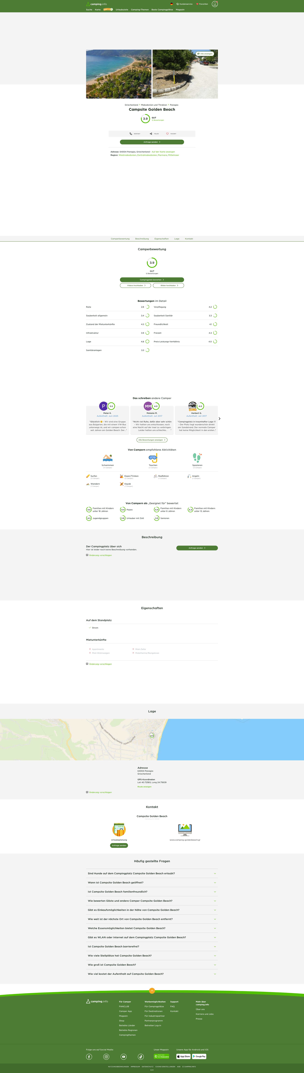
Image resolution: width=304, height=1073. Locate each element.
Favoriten (203, 4)
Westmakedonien (127, 155)
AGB (178, 1067)
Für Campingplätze (154, 1006)
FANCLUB (124, 1006)
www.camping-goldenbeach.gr (185, 840)
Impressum (135, 1067)
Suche (89, 9)
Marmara (162, 155)
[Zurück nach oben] (152, 991)
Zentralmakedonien (147, 155)
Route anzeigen (144, 787)
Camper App (125, 1011)
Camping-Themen (140, 9)
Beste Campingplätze (162, 9)
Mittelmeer (173, 155)
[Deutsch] (172, 4)
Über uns (200, 1009)
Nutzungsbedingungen (118, 1067)
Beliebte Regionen (128, 1030)
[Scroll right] (219, 419)
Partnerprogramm (154, 1020)
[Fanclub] (108, 9)
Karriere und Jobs (205, 1014)
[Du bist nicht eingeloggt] (215, 4)
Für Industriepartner (155, 1016)
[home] (97, 1001)
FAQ (172, 1006)
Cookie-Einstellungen (165, 1067)
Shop (121, 1020)
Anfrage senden (151, 142)
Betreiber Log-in (153, 1025)
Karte (98, 9)
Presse (199, 1018)
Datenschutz (147, 1067)
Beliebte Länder (127, 1025)
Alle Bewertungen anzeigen (150, 440)
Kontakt (174, 1011)
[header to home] (96, 4)
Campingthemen (127, 1035)
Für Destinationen (153, 1011)
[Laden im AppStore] (183, 1056)
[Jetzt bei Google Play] (199, 1056)
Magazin (180, 9)
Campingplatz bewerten (150, 280)
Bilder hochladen (168, 285)
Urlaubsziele (122, 9)
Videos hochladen (135, 285)
